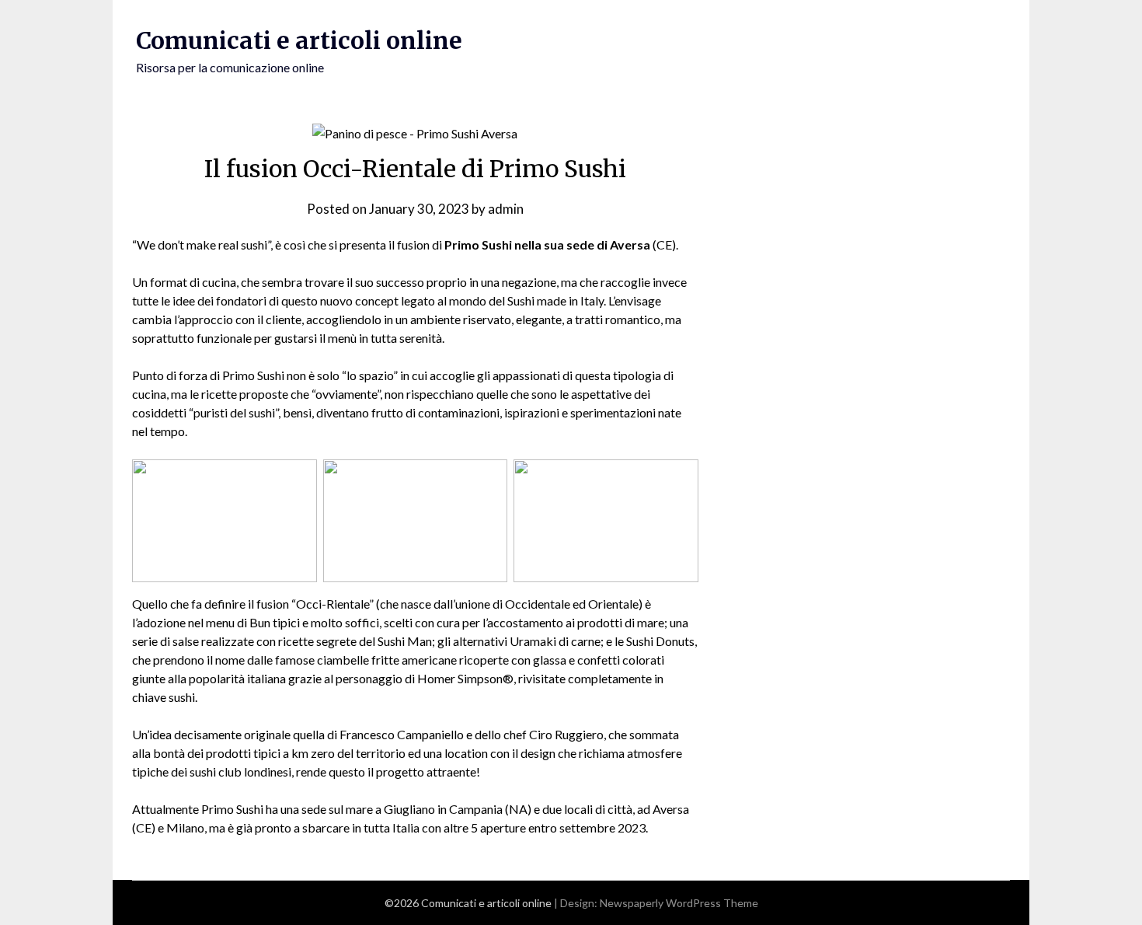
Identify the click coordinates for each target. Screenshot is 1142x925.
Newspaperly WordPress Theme (679, 902)
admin (506, 209)
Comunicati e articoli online (299, 40)
